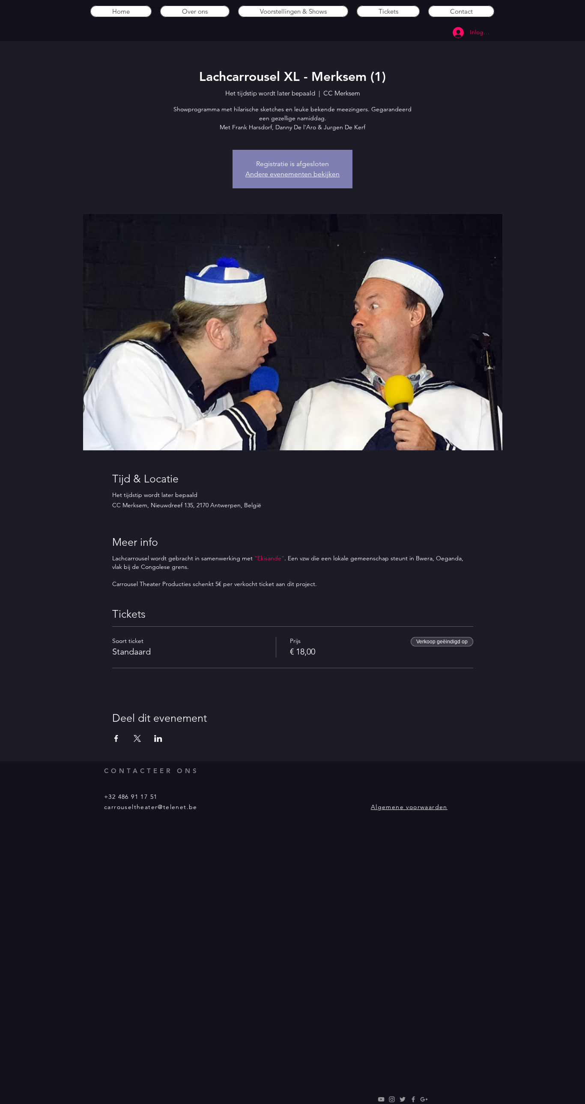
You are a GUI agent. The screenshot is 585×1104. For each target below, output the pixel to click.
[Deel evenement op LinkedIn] (158, 738)
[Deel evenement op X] (137, 738)
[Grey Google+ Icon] (424, 1099)
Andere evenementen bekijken (292, 174)
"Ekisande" (269, 558)
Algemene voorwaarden (409, 807)
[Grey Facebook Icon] (413, 1099)
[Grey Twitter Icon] (402, 1099)
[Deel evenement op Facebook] (116, 738)
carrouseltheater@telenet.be (150, 807)
